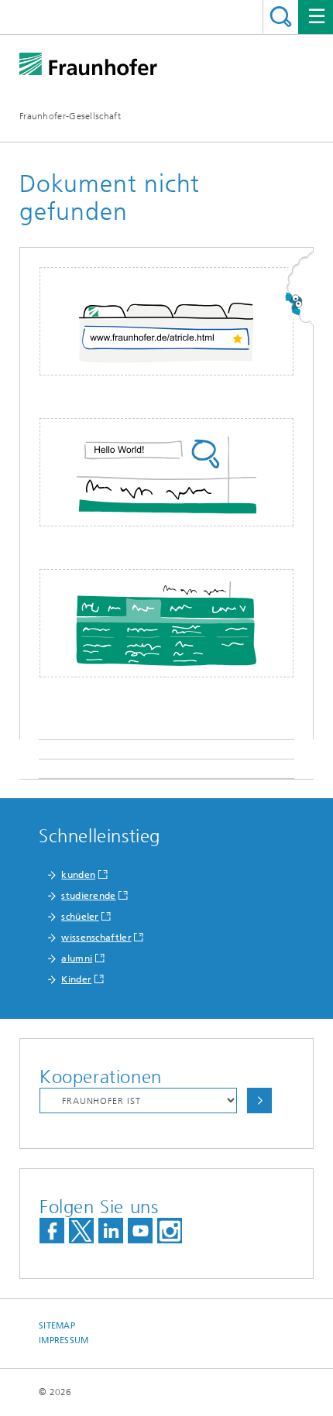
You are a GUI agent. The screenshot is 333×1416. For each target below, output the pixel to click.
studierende (88, 895)
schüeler (79, 916)
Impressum (63, 1340)
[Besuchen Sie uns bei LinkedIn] (110, 1230)
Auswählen (259, 1100)
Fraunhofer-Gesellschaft (70, 116)
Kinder (76, 979)
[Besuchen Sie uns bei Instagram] (169, 1230)
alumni (76, 958)
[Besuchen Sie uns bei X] (81, 1230)
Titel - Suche (280, 16)
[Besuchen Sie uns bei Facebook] (51, 1230)
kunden (78, 874)
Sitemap (57, 1326)
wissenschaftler (96, 937)
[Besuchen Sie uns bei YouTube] (140, 1230)
